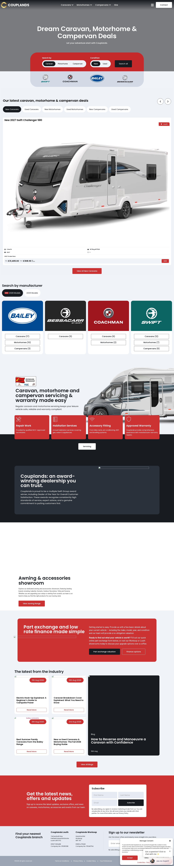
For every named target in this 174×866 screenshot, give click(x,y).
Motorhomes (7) (151, 342)
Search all (123, 63)
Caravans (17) (22, 336)
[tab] (12, 109)
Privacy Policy (78, 861)
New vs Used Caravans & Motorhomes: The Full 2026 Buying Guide (67, 742)
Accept (130, 858)
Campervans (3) (22, 348)
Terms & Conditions (62, 861)
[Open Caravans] (72, 4)
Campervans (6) (151, 348)
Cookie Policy (141, 862)
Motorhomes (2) (108, 342)
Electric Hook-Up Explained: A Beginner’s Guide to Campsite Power (31, 700)
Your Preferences (106, 861)
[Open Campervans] (110, 4)
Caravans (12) (151, 336)
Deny (147, 858)
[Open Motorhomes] (91, 4)
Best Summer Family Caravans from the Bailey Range (30, 742)
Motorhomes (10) (22, 342)
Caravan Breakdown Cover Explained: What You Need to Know (68, 700)
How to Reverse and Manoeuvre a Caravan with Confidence (118, 741)
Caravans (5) (65, 336)
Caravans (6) (108, 336)
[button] (170, 841)
